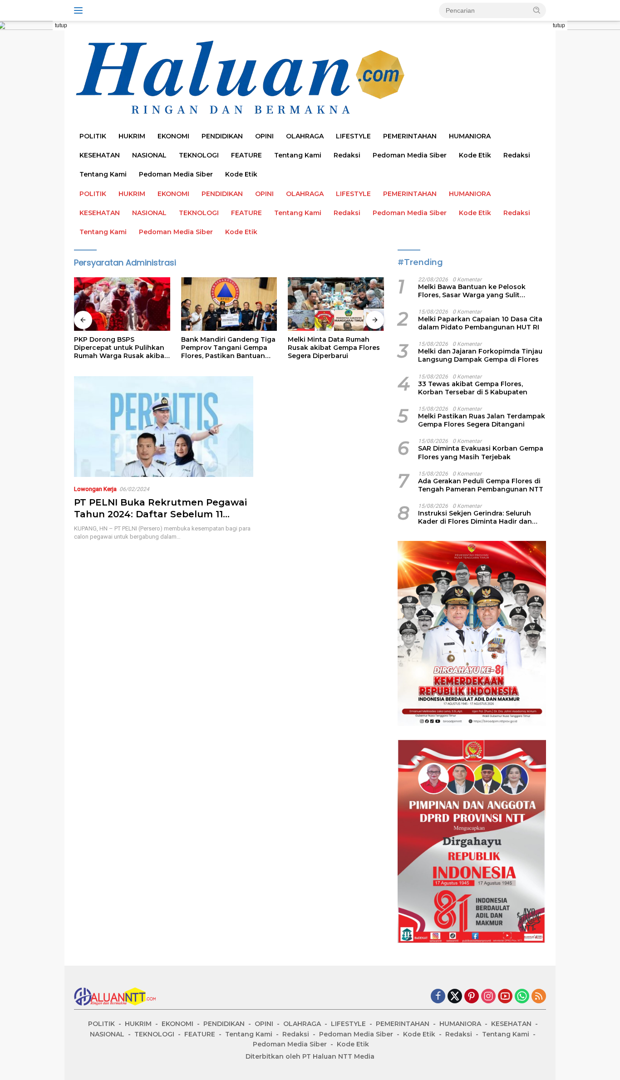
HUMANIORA (470, 136)
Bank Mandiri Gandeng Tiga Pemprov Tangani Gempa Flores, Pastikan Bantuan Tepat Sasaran (228, 347)
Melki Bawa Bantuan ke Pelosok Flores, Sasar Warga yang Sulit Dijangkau (472, 291)
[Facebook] (438, 997)
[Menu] (80, 10)
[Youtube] (505, 997)
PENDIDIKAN (222, 136)
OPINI (264, 136)
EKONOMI (173, 136)
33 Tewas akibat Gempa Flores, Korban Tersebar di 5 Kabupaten (472, 388)
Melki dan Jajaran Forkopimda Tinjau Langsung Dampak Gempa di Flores (480, 355)
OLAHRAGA (305, 136)
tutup (61, 25)
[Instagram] (488, 997)
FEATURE (246, 155)
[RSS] (538, 997)
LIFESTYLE (353, 136)
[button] (537, 10)
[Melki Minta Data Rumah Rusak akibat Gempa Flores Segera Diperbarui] (336, 304)
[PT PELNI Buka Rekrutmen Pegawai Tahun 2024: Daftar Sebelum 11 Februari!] (163, 426)
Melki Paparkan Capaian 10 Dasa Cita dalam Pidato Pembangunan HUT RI (480, 323)
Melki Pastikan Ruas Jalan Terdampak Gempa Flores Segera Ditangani (481, 420)
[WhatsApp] (522, 997)
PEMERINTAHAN (410, 136)
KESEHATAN (99, 155)
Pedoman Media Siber (410, 155)
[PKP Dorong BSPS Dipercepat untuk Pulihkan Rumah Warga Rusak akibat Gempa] (122, 304)
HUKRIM (131, 136)
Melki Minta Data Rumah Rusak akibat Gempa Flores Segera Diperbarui (334, 347)
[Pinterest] (471, 997)
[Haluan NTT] (242, 77)
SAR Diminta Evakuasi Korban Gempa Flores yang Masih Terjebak (480, 452)
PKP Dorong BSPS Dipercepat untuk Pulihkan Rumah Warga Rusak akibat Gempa (120, 347)
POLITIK (92, 136)
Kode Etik (475, 155)
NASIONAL (149, 155)
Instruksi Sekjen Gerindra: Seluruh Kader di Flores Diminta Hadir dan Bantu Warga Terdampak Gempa (475, 517)
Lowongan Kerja (95, 489)
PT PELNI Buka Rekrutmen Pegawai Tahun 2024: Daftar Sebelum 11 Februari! (160, 514)
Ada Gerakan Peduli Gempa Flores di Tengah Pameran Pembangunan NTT (480, 485)
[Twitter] (455, 997)
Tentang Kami (297, 155)
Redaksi (347, 155)
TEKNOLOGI (199, 155)
